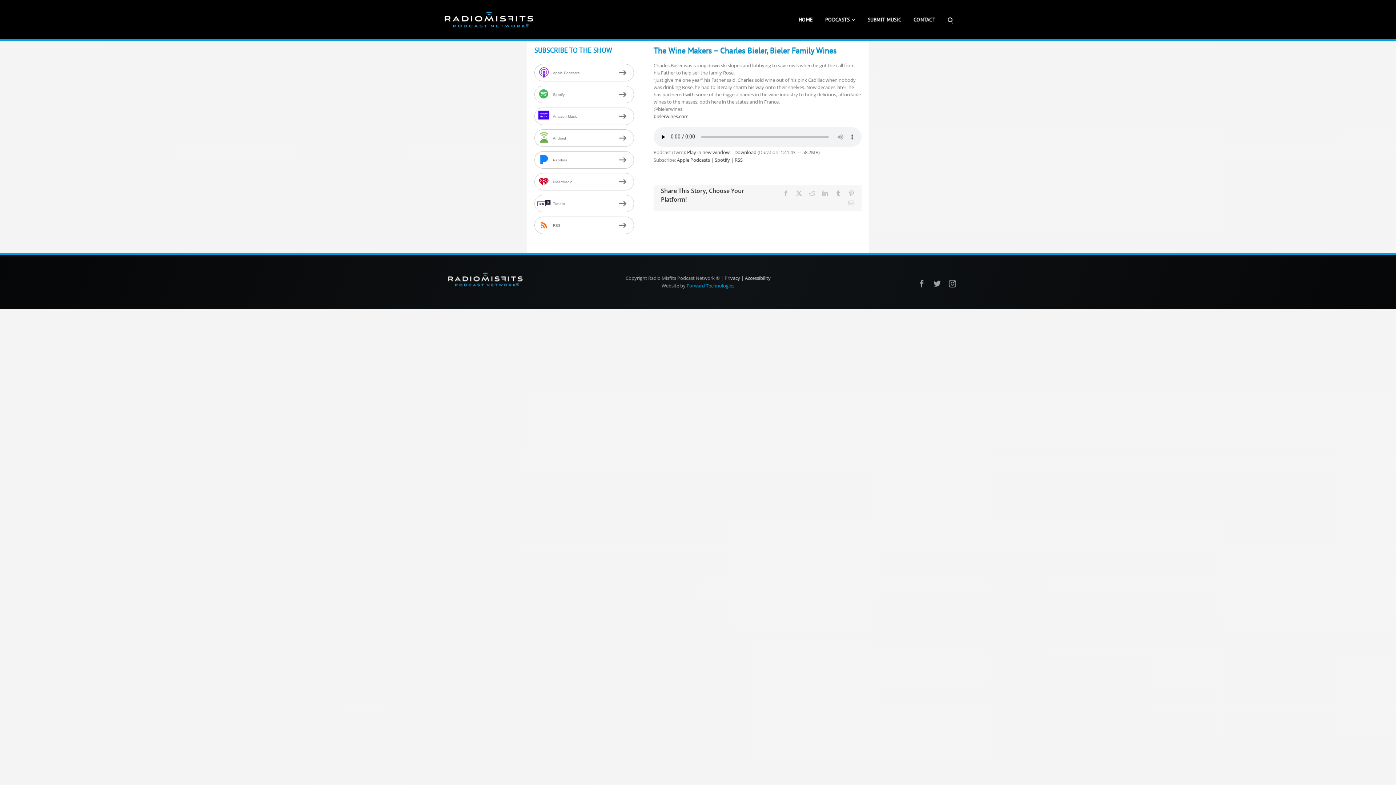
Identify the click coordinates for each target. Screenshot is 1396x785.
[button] (950, 19)
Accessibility (758, 278)
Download (745, 152)
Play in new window (708, 152)
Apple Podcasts (693, 160)
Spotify (722, 160)
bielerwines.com (671, 116)
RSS (739, 160)
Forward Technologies (710, 285)
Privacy (732, 278)
